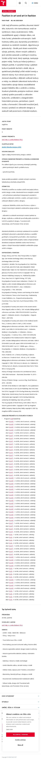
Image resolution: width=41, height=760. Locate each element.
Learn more (9, 729)
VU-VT (11, 433)
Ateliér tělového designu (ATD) (11, 147)
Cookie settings (20, 739)
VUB (11, 419)
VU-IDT (11, 421)
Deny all (20, 745)
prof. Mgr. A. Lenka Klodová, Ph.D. (12, 139)
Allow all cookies (20, 734)
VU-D (10, 534)
